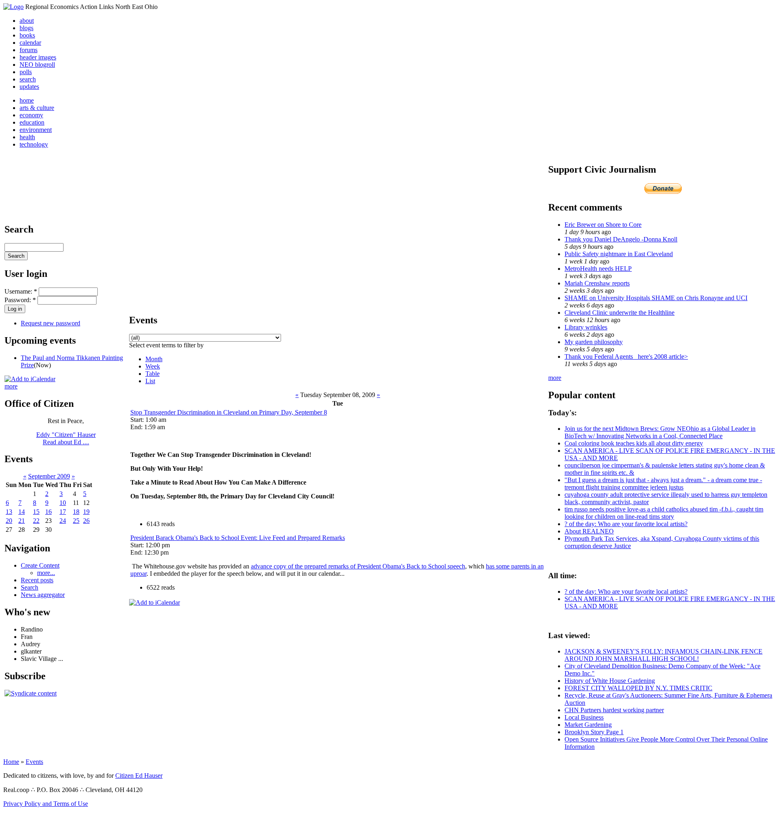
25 (76, 520)
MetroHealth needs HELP (598, 268)
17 (62, 511)
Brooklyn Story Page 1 (594, 731)
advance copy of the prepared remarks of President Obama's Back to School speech (358, 566)
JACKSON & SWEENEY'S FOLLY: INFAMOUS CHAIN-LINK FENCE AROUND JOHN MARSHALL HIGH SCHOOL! (663, 655)
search (28, 79)
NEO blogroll (37, 64)
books (27, 35)
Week (152, 366)
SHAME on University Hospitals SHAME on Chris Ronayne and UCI (656, 297)
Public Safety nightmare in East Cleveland (619, 253)
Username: (20, 291)
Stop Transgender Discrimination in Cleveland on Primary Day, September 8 (228, 412)
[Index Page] (13, 6)
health (27, 137)
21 (21, 520)
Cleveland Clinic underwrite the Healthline (619, 312)
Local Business (584, 717)
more (11, 386)
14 (21, 511)
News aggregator (43, 594)
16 (48, 511)
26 (86, 520)
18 (76, 511)
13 (9, 511)
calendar (30, 42)
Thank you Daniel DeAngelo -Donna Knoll (621, 239)
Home (11, 761)
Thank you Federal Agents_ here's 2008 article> (626, 356)
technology (34, 144)
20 (9, 520)
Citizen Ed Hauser (139, 775)
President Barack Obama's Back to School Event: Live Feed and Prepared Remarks (237, 537)
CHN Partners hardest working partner (614, 709)
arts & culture (37, 107)
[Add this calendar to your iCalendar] (29, 378)
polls (26, 71)
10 (62, 502)
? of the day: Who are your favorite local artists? (626, 523)
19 (86, 511)
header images (38, 57)
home (27, 100)
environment (36, 129)
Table (152, 373)
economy (31, 115)
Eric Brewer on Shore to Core (603, 224)
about (27, 20)
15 (36, 511)
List (150, 380)
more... (46, 572)
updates (29, 86)
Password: (20, 299)
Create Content (40, 565)
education (32, 122)
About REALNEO (589, 531)
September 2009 (49, 476)
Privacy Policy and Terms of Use (45, 803)
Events (34, 761)
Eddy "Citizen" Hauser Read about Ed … (66, 438)
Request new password (50, 323)
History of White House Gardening (610, 680)
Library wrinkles (586, 327)
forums (28, 49)
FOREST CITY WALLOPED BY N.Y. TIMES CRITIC (638, 688)
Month (154, 358)
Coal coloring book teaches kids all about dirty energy (634, 443)
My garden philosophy (594, 341)
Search (29, 587)
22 (36, 520)
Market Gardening (588, 724)
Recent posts (37, 580)
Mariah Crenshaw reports (597, 283)
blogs (26, 27)
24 (62, 520)
